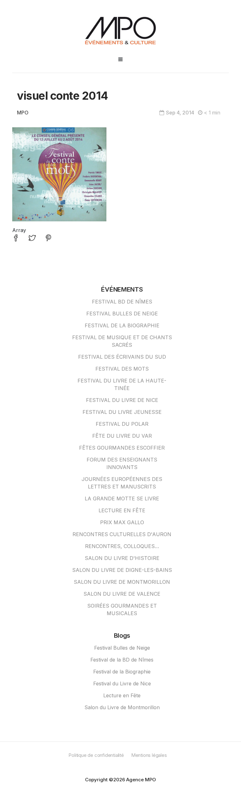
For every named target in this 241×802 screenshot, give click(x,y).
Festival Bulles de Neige (122, 648)
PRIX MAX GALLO (122, 522)
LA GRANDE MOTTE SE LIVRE (122, 498)
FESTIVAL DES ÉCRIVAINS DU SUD (122, 357)
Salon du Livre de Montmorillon (122, 707)
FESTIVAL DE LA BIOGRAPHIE (122, 325)
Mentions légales (149, 755)
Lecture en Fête (122, 695)
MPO (23, 112)
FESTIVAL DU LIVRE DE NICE (122, 400)
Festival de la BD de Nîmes (121, 660)
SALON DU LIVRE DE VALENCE (121, 594)
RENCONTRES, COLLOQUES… (122, 546)
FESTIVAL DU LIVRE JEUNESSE (122, 412)
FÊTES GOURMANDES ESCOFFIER (122, 448)
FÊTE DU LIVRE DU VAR (122, 436)
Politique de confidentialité (96, 755)
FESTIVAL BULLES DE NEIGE (122, 313)
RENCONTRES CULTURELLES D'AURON (121, 534)
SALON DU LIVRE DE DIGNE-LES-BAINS (122, 570)
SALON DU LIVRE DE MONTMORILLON (122, 582)
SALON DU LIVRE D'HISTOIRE (122, 558)
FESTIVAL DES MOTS (122, 369)
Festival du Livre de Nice (122, 683)
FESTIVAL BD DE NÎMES (122, 301)
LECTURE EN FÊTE (122, 510)
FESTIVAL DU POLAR (122, 424)
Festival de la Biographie (122, 671)
